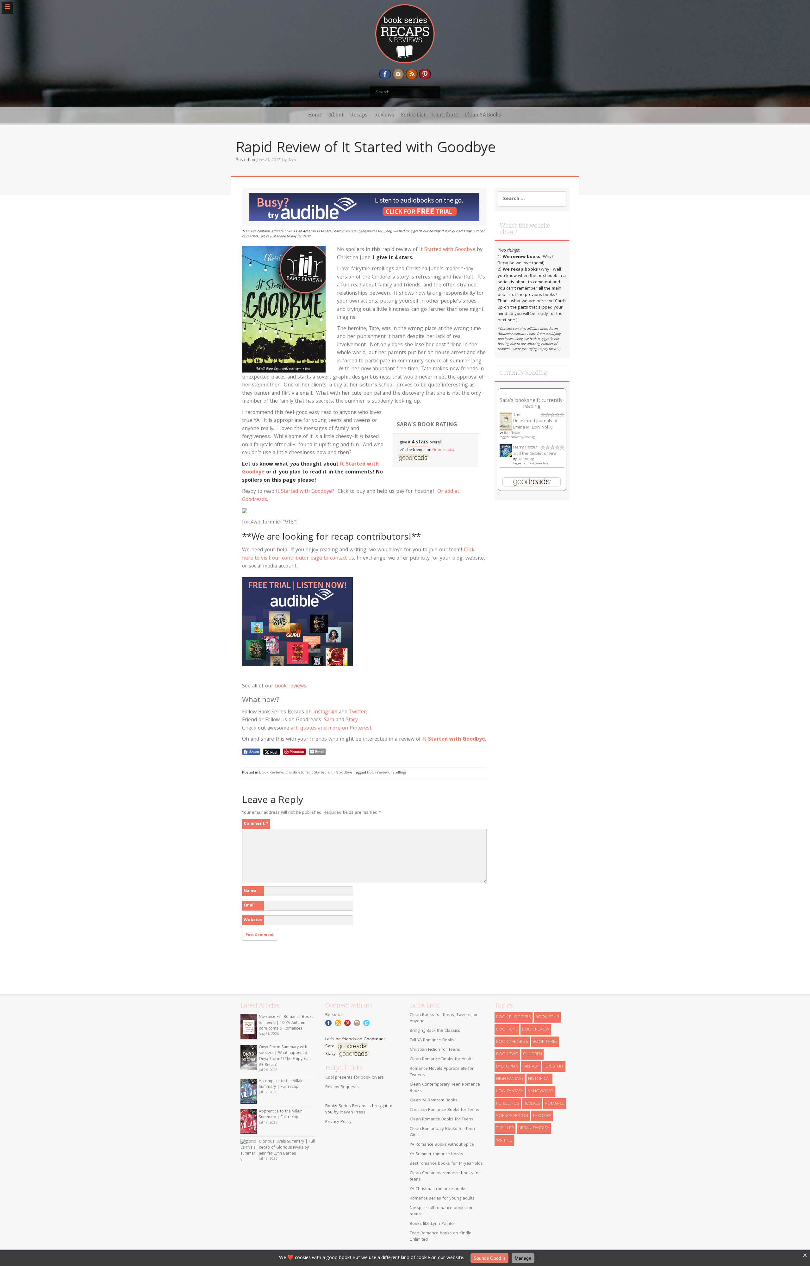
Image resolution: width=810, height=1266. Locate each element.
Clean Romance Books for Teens (441, 1119)
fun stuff (554, 1066)
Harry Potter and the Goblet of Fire (534, 450)
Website (253, 920)
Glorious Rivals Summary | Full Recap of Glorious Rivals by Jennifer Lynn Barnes (287, 1147)
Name (250, 890)
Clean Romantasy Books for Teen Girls (442, 1132)
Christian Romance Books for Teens (444, 1109)
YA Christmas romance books (438, 1189)
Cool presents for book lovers (354, 1077)
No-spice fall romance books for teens (441, 1211)
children (532, 1054)
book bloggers (513, 1017)
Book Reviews (271, 773)
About (336, 115)
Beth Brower (512, 433)
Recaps (359, 115)
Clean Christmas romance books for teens (445, 1176)
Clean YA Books (483, 115)
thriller (505, 1128)
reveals (532, 1103)
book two (507, 1054)
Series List (413, 115)
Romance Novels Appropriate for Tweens (442, 1072)
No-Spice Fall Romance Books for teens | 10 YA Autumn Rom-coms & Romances (286, 1023)
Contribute (445, 115)
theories (542, 1115)
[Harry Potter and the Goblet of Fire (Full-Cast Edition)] (506, 450)
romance (554, 1103)
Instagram (325, 712)
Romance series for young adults (442, 1198)
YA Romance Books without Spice (442, 1144)
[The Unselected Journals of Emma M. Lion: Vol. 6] (506, 421)
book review (378, 773)
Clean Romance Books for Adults (442, 1059)
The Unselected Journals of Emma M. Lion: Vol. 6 (535, 421)
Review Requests (342, 1087)
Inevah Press (352, 1112)
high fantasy (510, 1078)
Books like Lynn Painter (432, 1223)
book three (545, 1041)
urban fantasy (533, 1128)
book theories (512, 1041)
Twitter (357, 712)
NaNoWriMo (541, 1091)
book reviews (290, 686)
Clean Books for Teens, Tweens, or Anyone (444, 1018)
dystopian (507, 1066)
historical (539, 1078)
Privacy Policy (338, 1122)
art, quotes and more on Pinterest (331, 728)
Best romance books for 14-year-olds (446, 1163)
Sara (292, 160)
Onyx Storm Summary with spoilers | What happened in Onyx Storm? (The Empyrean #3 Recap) (285, 1056)
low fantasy (509, 1091)
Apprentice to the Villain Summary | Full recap (280, 1114)
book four (547, 1017)
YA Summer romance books (436, 1154)
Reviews (384, 115)
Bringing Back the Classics (435, 1030)
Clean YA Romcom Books (434, 1100)
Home (315, 115)
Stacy (352, 720)
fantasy (531, 1066)
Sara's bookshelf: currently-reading (532, 404)
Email (249, 905)
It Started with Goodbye (447, 250)
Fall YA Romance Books (432, 1040)
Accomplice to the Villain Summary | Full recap (281, 1084)
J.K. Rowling (526, 459)
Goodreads (442, 450)
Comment (256, 823)
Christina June (297, 773)
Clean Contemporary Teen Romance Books (445, 1087)
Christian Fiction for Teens (435, 1049)
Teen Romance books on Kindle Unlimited (440, 1236)
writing (504, 1140)
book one (507, 1029)
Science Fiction (512, 1115)
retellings (399, 773)
